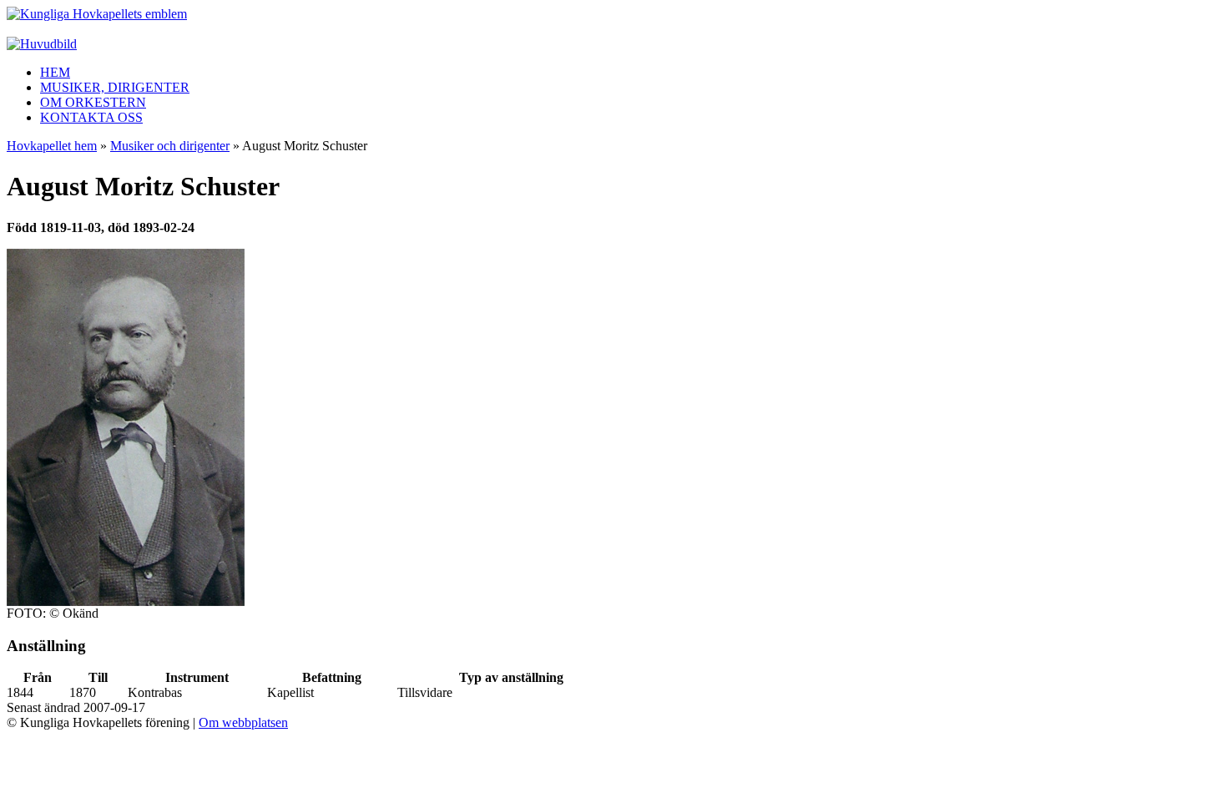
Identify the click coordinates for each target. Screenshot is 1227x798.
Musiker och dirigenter (170, 146)
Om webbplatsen (243, 722)
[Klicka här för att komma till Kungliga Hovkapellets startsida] (97, 14)
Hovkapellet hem (52, 146)
